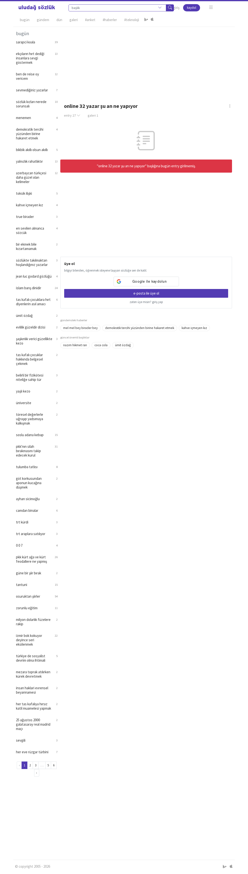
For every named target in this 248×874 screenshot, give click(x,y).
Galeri (74, 19)
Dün (59, 19)
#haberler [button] (110, 19)
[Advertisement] (146, 61)
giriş (176, 7)
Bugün (25, 19)
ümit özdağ (123, 345)
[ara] (170, 7)
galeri (93, 115)
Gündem (43, 19)
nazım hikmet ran (75, 345)
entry (70, 115)
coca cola (101, 345)
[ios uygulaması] (152, 20)
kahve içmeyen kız (194, 328)
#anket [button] (90, 19)
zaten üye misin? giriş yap (146, 302)
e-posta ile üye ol (146, 293)
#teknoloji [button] (131, 19)
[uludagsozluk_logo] (37, 7)
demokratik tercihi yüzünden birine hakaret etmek (139, 328)
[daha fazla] (211, 7)
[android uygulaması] (146, 20)
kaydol (191, 8)
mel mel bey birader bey (80, 328)
